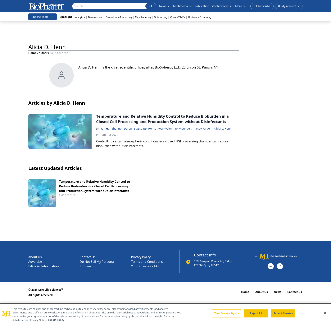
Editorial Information (43, 266)
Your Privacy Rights (145, 266)
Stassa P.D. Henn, (145, 128)
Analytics (80, 17)
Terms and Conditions (147, 262)
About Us (35, 257)
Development (95, 17)
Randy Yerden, (203, 128)
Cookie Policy (56, 320)
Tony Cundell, (183, 128)
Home (32, 53)
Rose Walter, (165, 128)
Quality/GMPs (177, 17)
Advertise (35, 262)
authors (44, 53)
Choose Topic (39, 17)
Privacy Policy (141, 257)
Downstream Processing (119, 17)
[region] (165, 313)
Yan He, (105, 128)
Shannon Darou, (122, 128)
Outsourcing (160, 17)
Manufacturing (143, 17)
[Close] (325, 313)
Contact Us (88, 257)
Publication (202, 6)
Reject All (256, 313)
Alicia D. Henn (223, 128)
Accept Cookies (283, 313)
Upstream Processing (199, 17)
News (277, 292)
